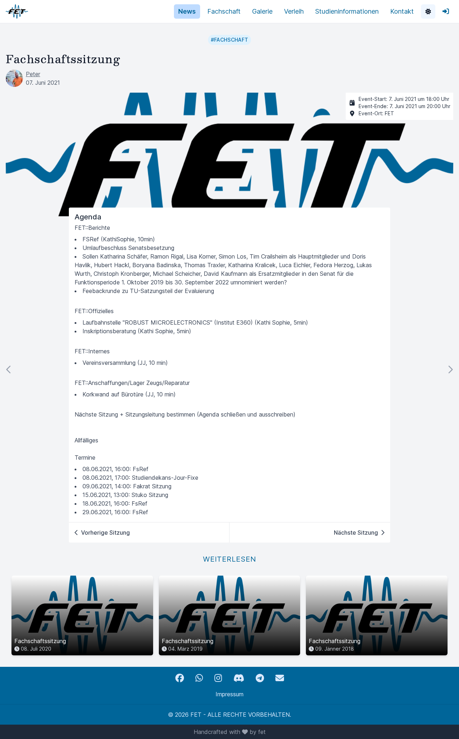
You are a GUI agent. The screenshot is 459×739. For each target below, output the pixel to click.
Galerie (262, 11)
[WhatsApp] (199, 678)
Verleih (294, 11)
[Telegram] (260, 678)
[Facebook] (179, 678)
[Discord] (238, 678)
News (187, 11)
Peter (33, 74)
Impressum (229, 694)
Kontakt (402, 11)
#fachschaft (230, 40)
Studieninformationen (347, 11)
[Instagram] (218, 678)
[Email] (279, 678)
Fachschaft (224, 11)
